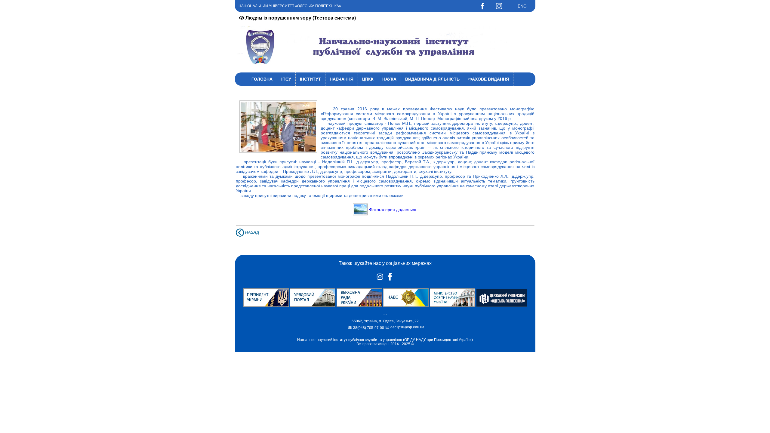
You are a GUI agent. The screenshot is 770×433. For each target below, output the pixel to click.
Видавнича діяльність (432, 79)
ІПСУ (286, 79)
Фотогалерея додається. (393, 209)
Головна (262, 79)
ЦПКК (368, 79)
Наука (389, 79)
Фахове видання (488, 79)
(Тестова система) (300, 17)
